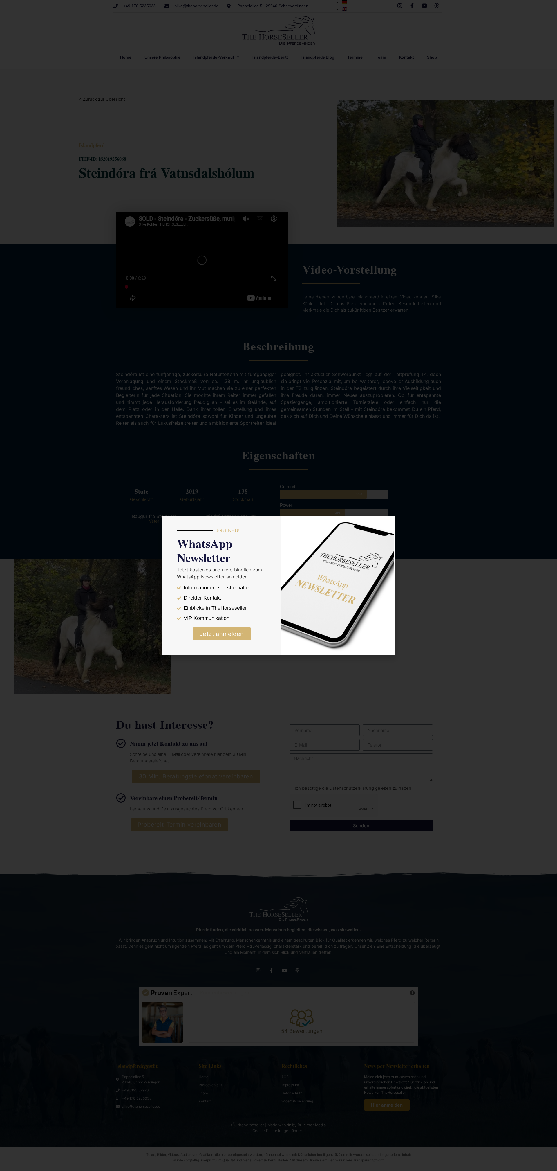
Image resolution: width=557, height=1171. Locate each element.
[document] (278, 585)
